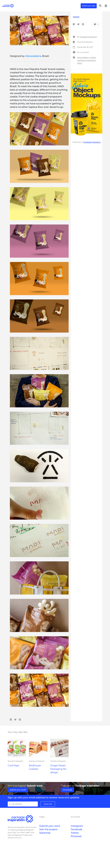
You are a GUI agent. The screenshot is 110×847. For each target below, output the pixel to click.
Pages (42, 817)
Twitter (75, 832)
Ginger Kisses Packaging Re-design (58, 769)
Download (67, 790)
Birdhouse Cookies (35, 767)
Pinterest (76, 836)
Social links (75, 817)
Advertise (44, 832)
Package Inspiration (88, 37)
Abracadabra (33, 56)
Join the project (48, 829)
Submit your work (88, 6)
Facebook (76, 829)
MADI (79, 63)
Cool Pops (13, 765)
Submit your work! (18, 790)
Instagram (77, 826)
